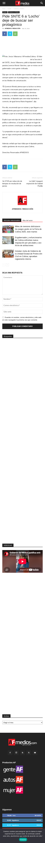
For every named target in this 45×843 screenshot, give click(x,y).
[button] (4, 3)
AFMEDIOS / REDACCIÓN (12, 28)
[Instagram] (16, 752)
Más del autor (28, 220)
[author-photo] (22, 206)
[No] (42, 836)
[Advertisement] (22, 504)
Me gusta (38, 815)
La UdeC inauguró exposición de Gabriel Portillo (34, 183)
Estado (9, 8)
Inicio (3, 8)
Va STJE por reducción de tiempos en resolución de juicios (12, 183)
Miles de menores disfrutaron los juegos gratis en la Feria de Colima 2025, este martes (28, 229)
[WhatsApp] (15, 33)
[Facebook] (4, 33)
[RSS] (22, 752)
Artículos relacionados (12, 220)
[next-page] (7, 264)
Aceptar (23, 839)
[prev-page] (3, 264)
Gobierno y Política (19, 8)
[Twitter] (10, 33)
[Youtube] (35, 752)
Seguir (39, 820)
